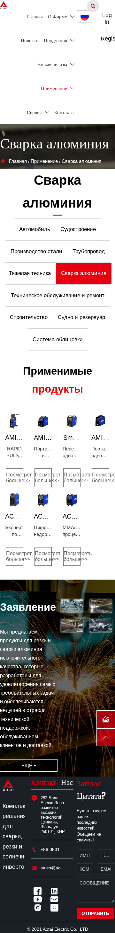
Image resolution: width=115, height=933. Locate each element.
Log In (107, 18)
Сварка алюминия (81, 161)
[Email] (56, 899)
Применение (44, 161)
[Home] (3, 5)
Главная (18, 161)
